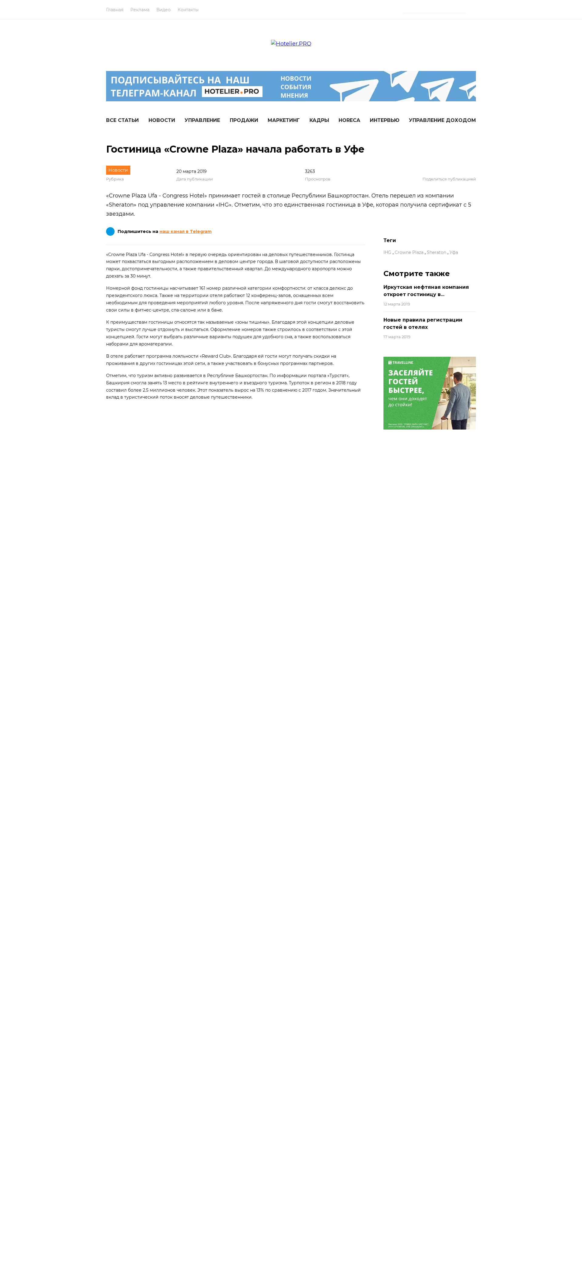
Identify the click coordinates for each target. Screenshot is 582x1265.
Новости (162, 120)
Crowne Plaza (409, 252)
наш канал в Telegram (185, 231)
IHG (387, 252)
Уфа (454, 252)
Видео (163, 9)
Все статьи (122, 120)
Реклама (139, 9)
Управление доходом (442, 120)
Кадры (319, 120)
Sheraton (436, 252)
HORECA (349, 120)
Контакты (188, 9)
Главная (114, 9)
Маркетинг (284, 120)
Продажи (244, 120)
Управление (202, 120)
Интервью (385, 120)
